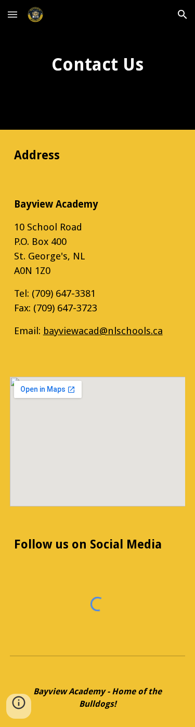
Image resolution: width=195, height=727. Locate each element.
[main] (98, 65)
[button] (12, 14)
